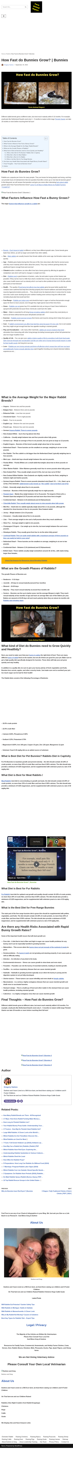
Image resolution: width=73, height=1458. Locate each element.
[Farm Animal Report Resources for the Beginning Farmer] (36, 7)
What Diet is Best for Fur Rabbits (16, 157)
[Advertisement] (36, 32)
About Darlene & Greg (9, 1442)
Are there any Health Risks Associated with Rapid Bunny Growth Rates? (25, 161)
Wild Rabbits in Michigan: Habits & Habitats (17, 1308)
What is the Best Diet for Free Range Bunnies (19, 159)
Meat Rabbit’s (6, 781)
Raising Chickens (22, 1437)
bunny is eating (34, 655)
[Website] (18, 1101)
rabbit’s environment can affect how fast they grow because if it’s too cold (34, 324)
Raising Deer (18, 1439)
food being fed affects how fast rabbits (31, 287)
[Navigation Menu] (3, 16)
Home (3, 54)
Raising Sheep (63, 1437)
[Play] (56, 842)
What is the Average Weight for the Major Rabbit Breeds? (21, 146)
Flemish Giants (60, 119)
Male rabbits (12, 256)
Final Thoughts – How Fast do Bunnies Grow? (18, 163)
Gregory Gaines (9, 65)
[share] (62, 849)
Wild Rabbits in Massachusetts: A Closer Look (18, 1311)
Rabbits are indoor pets (21, 300)
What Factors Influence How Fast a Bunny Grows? (19, 143)
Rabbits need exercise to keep (21, 318)
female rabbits (59, 978)
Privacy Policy (54, 1442)
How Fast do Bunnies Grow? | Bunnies (29, 850)
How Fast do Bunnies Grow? (12, 141)
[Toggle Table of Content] (45, 138)
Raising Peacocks (49, 1437)
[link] (10, 851)
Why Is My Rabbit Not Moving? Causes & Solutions (19, 1315)
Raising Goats (42, 1439)
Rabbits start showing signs (13, 600)
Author (6, 166)
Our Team (43, 1442)
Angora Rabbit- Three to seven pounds (23, 430)
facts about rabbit (62, 182)
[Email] (21, 1101)
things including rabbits (37, 312)
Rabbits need (12, 276)
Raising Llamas (54, 1439)
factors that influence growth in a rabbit (23, 204)
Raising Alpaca (35, 1437)
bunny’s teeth (24, 953)
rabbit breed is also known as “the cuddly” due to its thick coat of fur (44, 484)
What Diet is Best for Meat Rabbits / (17, 155)
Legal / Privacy (36, 1325)
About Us (36, 1222)
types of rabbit (13, 657)
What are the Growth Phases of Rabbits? (16, 148)
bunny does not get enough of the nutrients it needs (48, 947)
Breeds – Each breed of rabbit (13, 250)
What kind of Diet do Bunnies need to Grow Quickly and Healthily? (24, 150)
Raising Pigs (30, 1439)
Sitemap (65, 1439)
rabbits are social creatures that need (51, 330)
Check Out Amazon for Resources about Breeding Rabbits (26, 560)
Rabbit (8, 54)
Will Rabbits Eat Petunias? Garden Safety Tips (18, 1304)
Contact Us (65, 1442)
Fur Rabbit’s (5, 894)
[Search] (26, 7)
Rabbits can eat (14, 306)
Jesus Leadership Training (28, 1442)
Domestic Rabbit (7, 1437)
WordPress (18, 1446)
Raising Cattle (6, 1439)
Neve (3, 1446)
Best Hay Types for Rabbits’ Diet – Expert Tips (18, 1318)
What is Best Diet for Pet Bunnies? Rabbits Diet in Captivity (23, 153)
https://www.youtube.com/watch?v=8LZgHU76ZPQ (16, 356)
